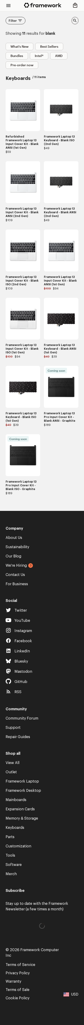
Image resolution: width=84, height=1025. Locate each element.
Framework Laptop (22, 781)
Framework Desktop (23, 790)
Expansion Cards (20, 809)
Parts (10, 837)
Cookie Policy (17, 998)
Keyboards (15, 828)
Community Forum (22, 718)
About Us (14, 538)
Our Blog (13, 556)
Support (13, 727)
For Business (17, 584)
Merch (11, 874)
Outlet (11, 772)
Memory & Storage (22, 818)
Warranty (13, 981)
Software (14, 865)
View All (12, 763)
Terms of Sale (17, 990)
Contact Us (15, 575)
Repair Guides (18, 737)
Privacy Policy (18, 973)
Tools (10, 855)
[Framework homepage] (42, 5)
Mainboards (16, 800)
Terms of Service (20, 965)
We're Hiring (16, 565)
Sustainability (17, 547)
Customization (18, 846)
